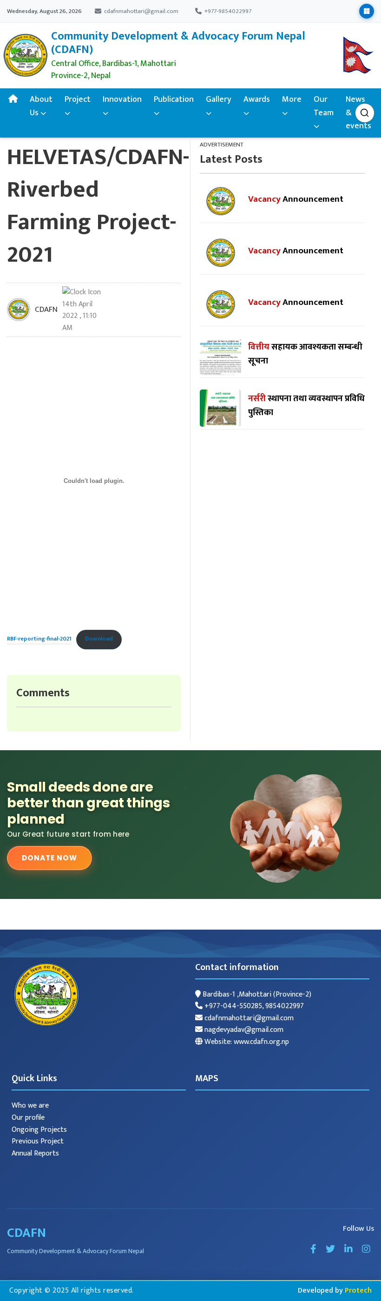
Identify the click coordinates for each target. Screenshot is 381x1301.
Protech (358, 1290)
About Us (41, 106)
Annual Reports (35, 1153)
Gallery (218, 99)
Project (78, 99)
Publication (174, 99)
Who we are (30, 1105)
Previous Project (38, 1141)
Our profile (28, 1117)
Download (99, 639)
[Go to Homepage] (25, 55)
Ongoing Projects (39, 1129)
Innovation (122, 99)
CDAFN (46, 310)
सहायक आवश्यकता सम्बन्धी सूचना (305, 354)
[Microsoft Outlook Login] (366, 11)
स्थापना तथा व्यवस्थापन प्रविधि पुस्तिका (306, 405)
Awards (256, 99)
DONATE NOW (49, 858)
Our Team (324, 106)
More (292, 99)
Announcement (295, 199)
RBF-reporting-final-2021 (39, 639)
